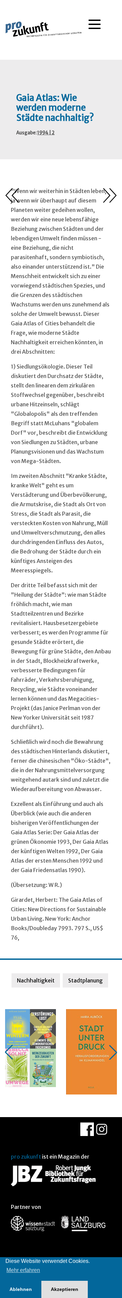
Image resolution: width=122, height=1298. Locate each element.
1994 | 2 (46, 133)
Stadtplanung (85, 980)
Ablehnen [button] (20, 1289)
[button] (8, 1052)
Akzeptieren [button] (64, 1289)
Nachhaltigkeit (36, 980)
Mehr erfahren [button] (23, 1270)
